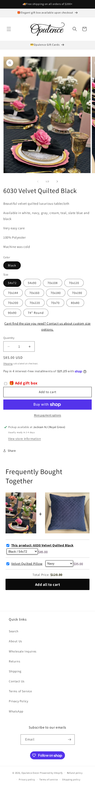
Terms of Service (20, 691)
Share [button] (12, 451)
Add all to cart (47, 584)
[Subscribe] (69, 739)
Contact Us (17, 681)
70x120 (74, 283)
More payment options (47, 415)
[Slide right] (57, 181)
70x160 (34, 293)
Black (12, 265)
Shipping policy (71, 779)
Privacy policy (27, 779)
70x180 (56, 293)
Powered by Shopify (51, 772)
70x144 (13, 293)
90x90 (12, 313)
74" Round (36, 313)
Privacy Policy (18, 701)
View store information (24, 439)
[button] (9, 29)
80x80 (75, 303)
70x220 (35, 303)
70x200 (13, 303)
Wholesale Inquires (22, 651)
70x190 (77, 293)
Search (14, 631)
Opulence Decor (30, 772)
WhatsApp (16, 711)
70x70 (55, 303)
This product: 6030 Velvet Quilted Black (42, 545)
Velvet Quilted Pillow (27, 564)
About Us (15, 641)
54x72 (12, 283)
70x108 (53, 283)
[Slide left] (38, 181)
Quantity (8, 338)
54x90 (32, 283)
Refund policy (75, 772)
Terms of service (48, 779)
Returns (14, 661)
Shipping (8, 363)
